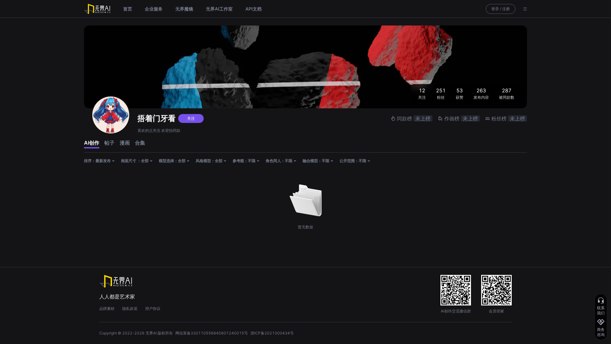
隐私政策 (129, 308)
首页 (127, 8)
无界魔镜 (184, 8)
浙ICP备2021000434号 (272, 333)
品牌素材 (107, 308)
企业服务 (154, 8)
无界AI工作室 (219, 8)
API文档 (253, 8)
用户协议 (152, 308)
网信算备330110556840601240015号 (211, 333)
